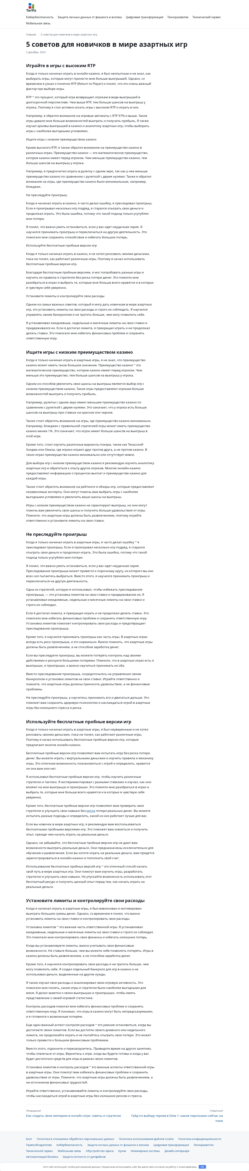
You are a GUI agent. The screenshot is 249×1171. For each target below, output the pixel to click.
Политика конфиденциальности (199, 1139)
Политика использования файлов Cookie (146, 1139)
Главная (31, 34)
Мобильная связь (38, 23)
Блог (29, 1139)
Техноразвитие (177, 17)
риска (90, 811)
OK (202, 1167)
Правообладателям (39, 1145)
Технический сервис (206, 17)
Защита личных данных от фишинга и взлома (90, 17)
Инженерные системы (145, 1151)
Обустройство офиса (100, 1151)
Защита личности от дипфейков (84, 1156)
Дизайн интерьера (177, 1151)
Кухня (122, 1151)
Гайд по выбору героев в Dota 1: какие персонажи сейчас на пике (177, 1116)
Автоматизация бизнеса (42, 1156)
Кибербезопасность (40, 17)
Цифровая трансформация (144, 17)
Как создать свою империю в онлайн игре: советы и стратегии (73, 1113)
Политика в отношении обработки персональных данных (75, 1139)
